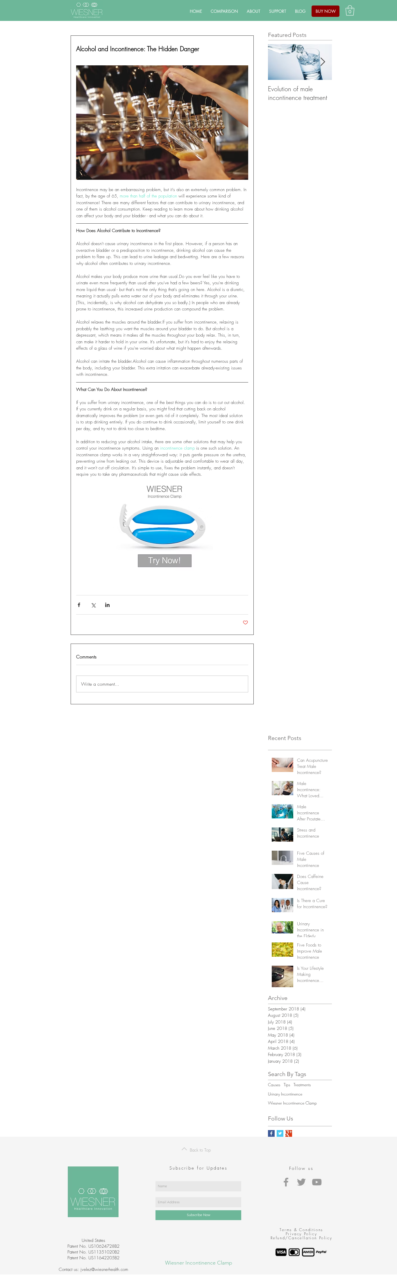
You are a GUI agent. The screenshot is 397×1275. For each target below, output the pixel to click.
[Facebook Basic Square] (271, 1133)
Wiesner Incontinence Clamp (292, 1103)
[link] (350, 10)
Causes (274, 1084)
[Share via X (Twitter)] (93, 605)
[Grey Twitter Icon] (301, 1182)
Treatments (302, 1084)
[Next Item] (322, 62)
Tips (287, 1084)
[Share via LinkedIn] (107, 605)
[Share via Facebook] (79, 605)
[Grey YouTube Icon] (317, 1182)
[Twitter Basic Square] (280, 1133)
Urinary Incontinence (285, 1094)
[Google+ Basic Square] (288, 1133)
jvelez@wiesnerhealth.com (104, 1269)
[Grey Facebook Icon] (286, 1182)
